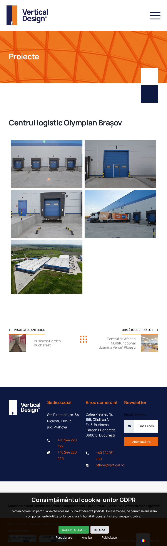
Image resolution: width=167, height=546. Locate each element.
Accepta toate (73, 530)
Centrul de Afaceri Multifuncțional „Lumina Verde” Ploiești (117, 343)
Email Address (135, 414)
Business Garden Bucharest (47, 343)
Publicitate (109, 537)
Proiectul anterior (29, 330)
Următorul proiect (137, 330)
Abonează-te (141, 442)
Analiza (87, 537)
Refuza (99, 530)
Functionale (64, 537)
